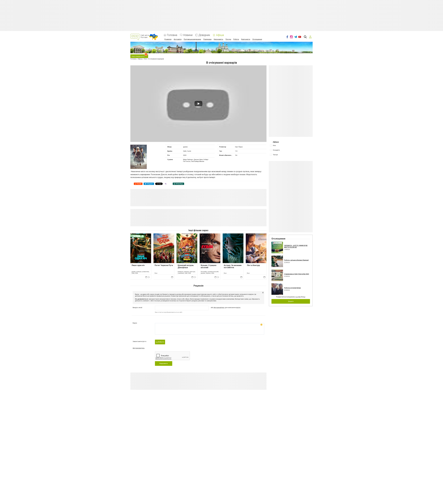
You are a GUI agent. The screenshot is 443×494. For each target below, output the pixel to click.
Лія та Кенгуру (253, 265)
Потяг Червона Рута (164, 265)
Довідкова (207, 39)
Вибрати (161, 342)
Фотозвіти (177, 39)
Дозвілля (167, 39)
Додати (290, 301)
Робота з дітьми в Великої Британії (296, 260)
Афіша (220, 35)
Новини (188, 35)
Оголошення (257, 39)
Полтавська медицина (192, 39)
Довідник (204, 35)
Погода (228, 39)
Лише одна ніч (138, 265)
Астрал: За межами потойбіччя (232, 266)
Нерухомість (218, 39)
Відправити (164, 363)
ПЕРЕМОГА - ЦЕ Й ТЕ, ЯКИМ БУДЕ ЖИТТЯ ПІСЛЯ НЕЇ (295, 246)
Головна (172, 35)
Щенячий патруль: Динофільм (186, 266)
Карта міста (245, 39)
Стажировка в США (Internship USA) (296, 274)
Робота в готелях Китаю (292, 288)
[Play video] (198, 103)
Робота (236, 39)
